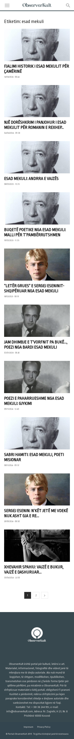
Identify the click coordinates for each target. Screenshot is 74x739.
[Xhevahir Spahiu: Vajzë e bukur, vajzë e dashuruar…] (37, 546)
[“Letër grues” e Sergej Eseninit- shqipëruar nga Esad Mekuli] (37, 265)
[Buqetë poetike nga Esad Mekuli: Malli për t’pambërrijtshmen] (37, 208)
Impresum (28, 727)
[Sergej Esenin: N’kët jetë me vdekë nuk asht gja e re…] (37, 489)
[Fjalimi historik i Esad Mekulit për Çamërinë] (37, 45)
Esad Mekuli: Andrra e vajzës (31, 178)
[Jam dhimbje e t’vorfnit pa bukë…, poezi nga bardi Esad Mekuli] (37, 321)
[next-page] (44, 595)
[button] (7, 5)
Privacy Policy (43, 727)
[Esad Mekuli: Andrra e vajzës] (37, 157)
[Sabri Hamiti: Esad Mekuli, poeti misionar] (37, 433)
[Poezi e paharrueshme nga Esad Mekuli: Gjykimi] (37, 377)
